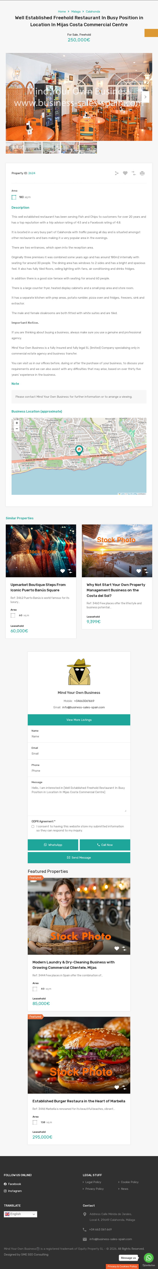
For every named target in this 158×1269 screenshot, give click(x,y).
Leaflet (122, 494)
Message (37, 782)
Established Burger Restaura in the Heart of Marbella (79, 1101)
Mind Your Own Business (79, 692)
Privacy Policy (94, 1188)
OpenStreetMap (132, 494)
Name (35, 730)
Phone (36, 765)
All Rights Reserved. (131, 1249)
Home (62, 11)
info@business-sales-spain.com (83, 707)
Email (35, 747)
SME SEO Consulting (34, 1254)
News (124, 1188)
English (15, 1214)
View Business (40, 566)
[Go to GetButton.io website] (149, 1265)
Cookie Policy (130, 1182)
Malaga (76, 11)
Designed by (12, 1254)
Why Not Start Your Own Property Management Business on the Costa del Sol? (116, 590)
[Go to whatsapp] (149, 1258)
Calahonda (93, 11)
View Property (79, 939)
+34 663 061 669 (100, 1229)
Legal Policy (93, 1182)
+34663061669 (84, 701)
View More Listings (79, 720)
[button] (79, 450)
